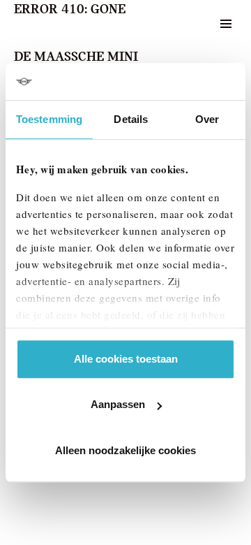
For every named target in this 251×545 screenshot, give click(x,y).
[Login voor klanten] (191, 24)
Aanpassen (118, 404)
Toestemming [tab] (49, 119)
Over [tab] (207, 119)
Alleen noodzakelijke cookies (125, 450)
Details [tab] (131, 119)
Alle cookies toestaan (126, 359)
